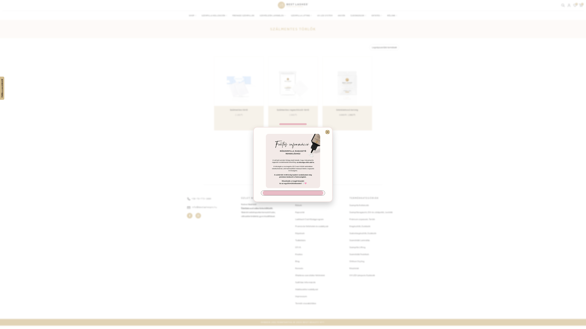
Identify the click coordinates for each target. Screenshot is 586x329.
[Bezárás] (327, 132)
